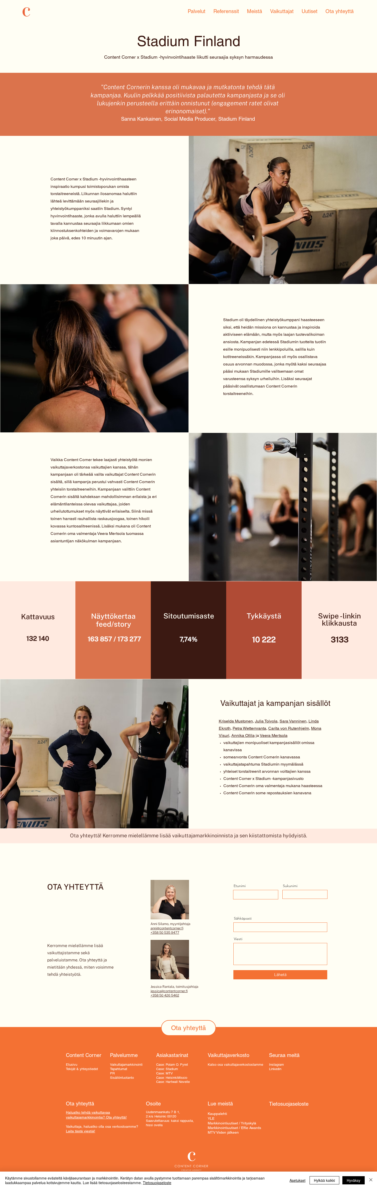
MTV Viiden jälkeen (223, 1132)
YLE (211, 1118)
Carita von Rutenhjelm (288, 728)
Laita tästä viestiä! (80, 1131)
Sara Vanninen (293, 721)
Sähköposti (243, 918)
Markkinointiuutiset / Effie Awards (234, 1128)
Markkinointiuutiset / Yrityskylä (232, 1123)
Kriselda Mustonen (236, 721)
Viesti (238, 939)
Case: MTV (164, 1073)
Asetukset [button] (297, 1180)
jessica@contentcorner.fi (169, 991)
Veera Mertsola (273, 735)
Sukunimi (290, 886)
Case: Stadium (167, 1069)
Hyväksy (353, 1180)
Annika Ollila (243, 735)
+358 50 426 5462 (165, 995)
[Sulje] (371, 1180)
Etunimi (240, 886)
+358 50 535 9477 (165, 932)
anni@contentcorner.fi (167, 928)
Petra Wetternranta (249, 728)
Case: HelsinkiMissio (171, 1078)
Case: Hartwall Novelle (173, 1082)
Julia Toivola (266, 721)
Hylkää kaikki (324, 1180)
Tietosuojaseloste (157, 1182)
